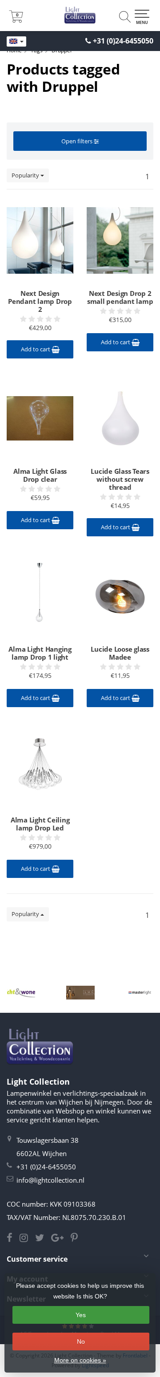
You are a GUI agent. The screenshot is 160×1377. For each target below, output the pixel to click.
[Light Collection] (80, 15)
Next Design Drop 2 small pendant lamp (120, 297)
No (81, 1341)
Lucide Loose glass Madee (120, 653)
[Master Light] (140, 992)
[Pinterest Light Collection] (77, 1238)
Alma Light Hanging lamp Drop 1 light (40, 653)
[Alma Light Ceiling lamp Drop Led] (40, 767)
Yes (81, 1314)
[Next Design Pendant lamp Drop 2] (40, 240)
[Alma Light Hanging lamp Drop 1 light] (40, 596)
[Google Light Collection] (61, 1238)
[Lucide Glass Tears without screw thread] (120, 418)
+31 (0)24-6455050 (123, 41)
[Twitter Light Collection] (43, 1238)
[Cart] (16, 20)
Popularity (26, 175)
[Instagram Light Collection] (27, 1238)
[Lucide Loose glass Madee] (120, 596)
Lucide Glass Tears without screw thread (120, 479)
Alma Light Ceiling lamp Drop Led (40, 824)
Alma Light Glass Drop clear (40, 475)
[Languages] (16, 41)
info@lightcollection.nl (50, 1180)
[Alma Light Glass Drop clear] (40, 418)
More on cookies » (80, 1360)
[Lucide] (80, 992)
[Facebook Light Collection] (13, 1238)
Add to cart (36, 349)
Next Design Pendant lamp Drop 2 (40, 301)
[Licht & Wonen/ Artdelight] (21, 992)
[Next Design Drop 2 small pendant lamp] (120, 240)
